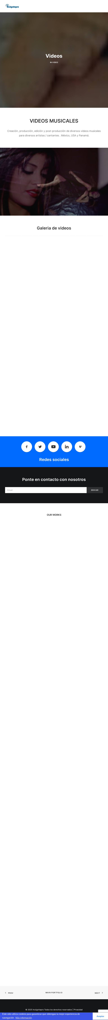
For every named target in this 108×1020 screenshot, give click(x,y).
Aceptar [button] (100, 1016)
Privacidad (78, 1009)
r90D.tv (54, 665)
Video (55, 62)
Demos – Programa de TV (54, 897)
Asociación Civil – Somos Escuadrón (54, 974)
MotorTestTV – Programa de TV (54, 742)
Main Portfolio (54, 993)
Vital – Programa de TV (54, 820)
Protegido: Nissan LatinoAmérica (54, 587)
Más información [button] (23, 1018)
